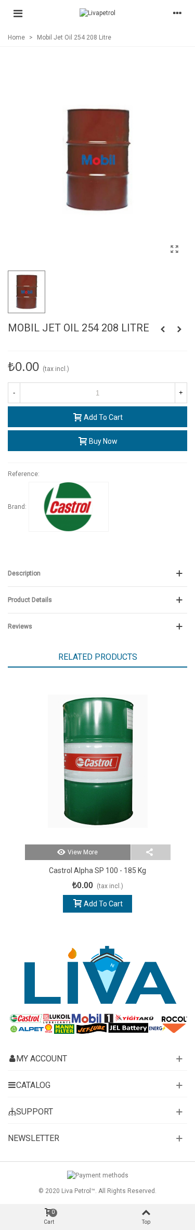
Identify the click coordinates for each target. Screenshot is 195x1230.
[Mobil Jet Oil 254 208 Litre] (174, 249)
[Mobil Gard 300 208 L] (163, 329)
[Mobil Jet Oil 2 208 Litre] (179, 329)
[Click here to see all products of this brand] (69, 507)
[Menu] (18, 13)
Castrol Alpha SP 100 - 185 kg (97, 870)
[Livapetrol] (97, 13)
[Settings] (177, 13)
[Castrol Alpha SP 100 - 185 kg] (98, 761)
